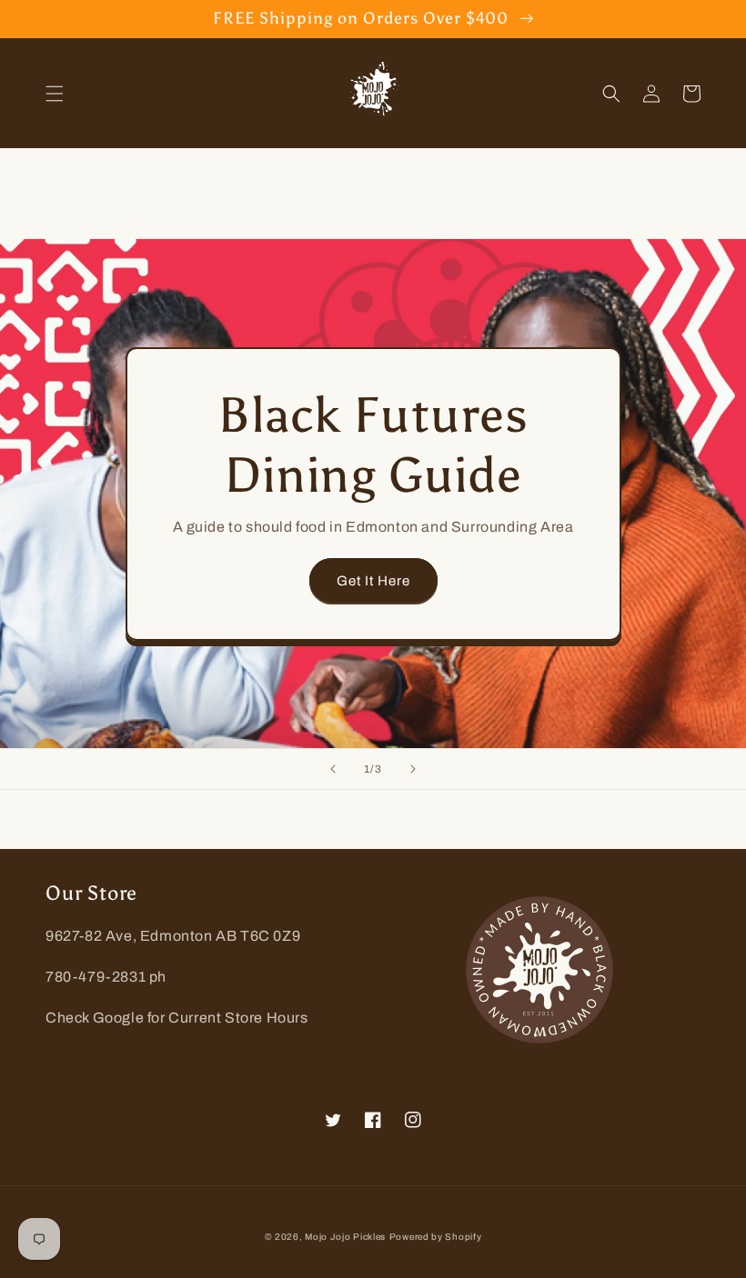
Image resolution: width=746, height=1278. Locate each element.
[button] (55, 94)
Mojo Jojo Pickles (345, 1237)
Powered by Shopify (435, 1237)
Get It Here (373, 581)
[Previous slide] (333, 769)
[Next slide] (413, 769)
